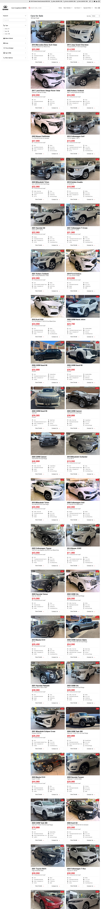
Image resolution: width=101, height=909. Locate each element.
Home (60, 8)
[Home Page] (5, 7)
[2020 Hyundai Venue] (48, 581)
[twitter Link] (92, 1)
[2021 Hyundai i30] (48, 214)
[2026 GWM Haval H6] (48, 352)
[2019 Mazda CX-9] (48, 626)
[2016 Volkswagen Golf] (83, 123)
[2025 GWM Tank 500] (48, 810)
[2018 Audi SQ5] (48, 306)
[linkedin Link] (97, 1)
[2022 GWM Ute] (83, 581)
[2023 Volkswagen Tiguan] (48, 535)
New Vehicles (67, 8)
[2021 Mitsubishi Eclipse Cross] (48, 718)
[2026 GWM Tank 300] (83, 718)
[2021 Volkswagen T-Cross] (83, 214)
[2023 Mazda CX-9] (48, 764)
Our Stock (77, 8)
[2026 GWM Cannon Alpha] (83, 626)
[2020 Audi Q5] (83, 810)
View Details (38, 62)
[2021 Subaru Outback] (48, 260)
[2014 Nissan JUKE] (83, 535)
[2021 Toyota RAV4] (48, 855)
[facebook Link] (90, 1)
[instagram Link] (99, 1)
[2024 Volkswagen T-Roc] (83, 855)
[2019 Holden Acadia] (83, 169)
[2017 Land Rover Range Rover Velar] (48, 77)
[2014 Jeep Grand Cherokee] (83, 31)
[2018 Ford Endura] (83, 260)
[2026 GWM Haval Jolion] (83, 306)
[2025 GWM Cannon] (83, 398)
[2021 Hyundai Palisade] (48, 672)
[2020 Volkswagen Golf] (83, 489)
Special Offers (87, 8)
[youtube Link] (94, 1)
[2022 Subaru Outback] (83, 77)
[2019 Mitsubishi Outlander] (83, 443)
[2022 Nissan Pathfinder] (48, 123)
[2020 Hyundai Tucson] (83, 764)
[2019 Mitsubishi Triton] (48, 489)
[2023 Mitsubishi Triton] (48, 169)
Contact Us (55, 62)
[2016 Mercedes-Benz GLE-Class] (48, 31)
